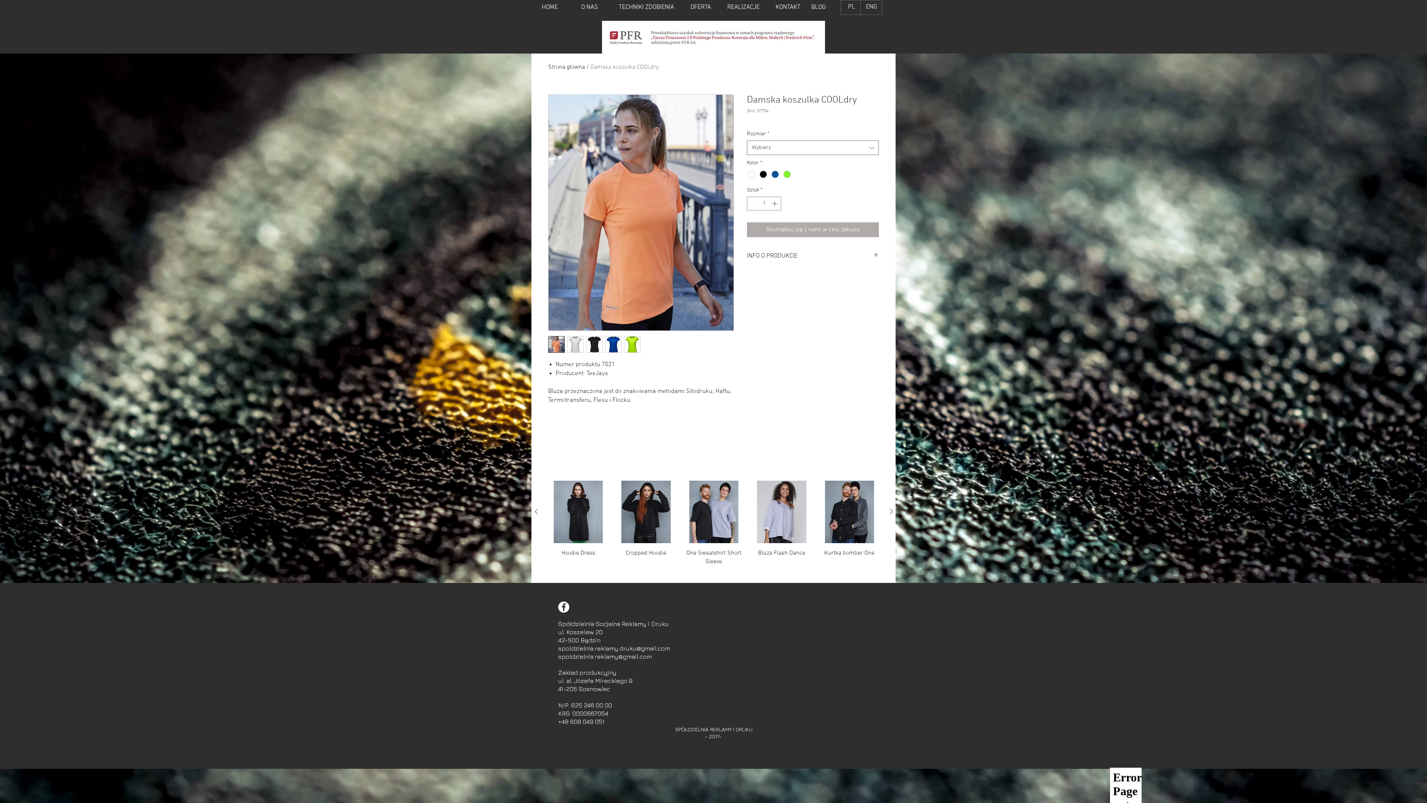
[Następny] (891, 511)
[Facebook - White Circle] (563, 607)
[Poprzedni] (536, 511)
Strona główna (566, 67)
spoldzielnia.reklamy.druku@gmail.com (614, 648)
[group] (714, 528)
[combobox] (813, 148)
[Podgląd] (578, 512)
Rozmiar (758, 134)
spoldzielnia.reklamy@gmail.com (605, 656)
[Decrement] (752, 203)
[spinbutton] (764, 203)
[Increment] (775, 203)
